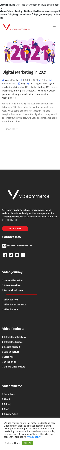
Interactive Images (13, 342)
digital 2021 (41, 83)
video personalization (22, 94)
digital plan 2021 (21, 87)
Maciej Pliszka (11, 80)
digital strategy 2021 (40, 87)
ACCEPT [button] (27, 443)
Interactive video (12, 285)
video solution (41, 94)
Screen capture (11, 352)
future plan (19, 90)
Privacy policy (33, 436)
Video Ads (9, 357)
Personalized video (13, 290)
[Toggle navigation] (54, 27)
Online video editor (13, 280)
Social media (10, 362)
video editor (43, 90)
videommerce (9, 98)
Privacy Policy (11, 414)
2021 (32, 83)
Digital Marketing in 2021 (24, 72)
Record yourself (12, 347)
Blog (23, 83)
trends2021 (31, 90)
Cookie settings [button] (12, 443)
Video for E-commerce (15, 304)
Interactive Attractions (15, 337)
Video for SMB (11, 309)
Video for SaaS (11, 299)
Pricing (7, 404)
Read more (11, 129)
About (7, 399)
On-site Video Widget (14, 366)
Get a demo (9, 394)
